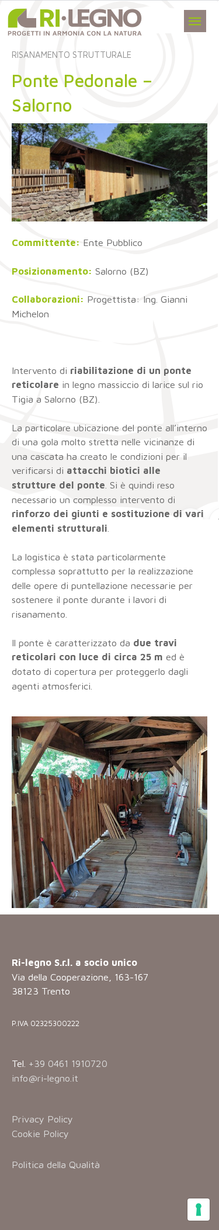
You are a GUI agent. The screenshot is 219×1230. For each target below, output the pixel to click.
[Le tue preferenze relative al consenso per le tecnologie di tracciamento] (198, 1209)
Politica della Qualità (56, 1164)
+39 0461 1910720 (68, 1063)
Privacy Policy (42, 1118)
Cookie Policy (40, 1133)
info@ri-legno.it (45, 1077)
